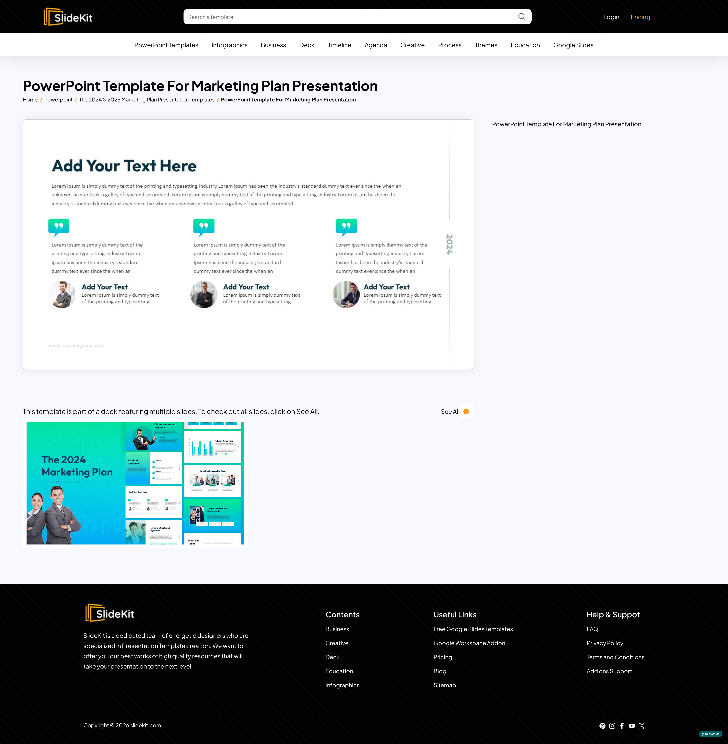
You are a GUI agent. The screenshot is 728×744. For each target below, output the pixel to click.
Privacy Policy (605, 643)
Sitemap (445, 685)
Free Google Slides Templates (473, 628)
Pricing (640, 16)
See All (450, 411)
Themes (486, 45)
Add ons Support (609, 671)
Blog (440, 671)
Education (525, 45)
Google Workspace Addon (469, 643)
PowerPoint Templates (166, 45)
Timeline (339, 45)
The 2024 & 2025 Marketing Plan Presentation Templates (147, 99)
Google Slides (573, 45)
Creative (412, 45)
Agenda (376, 45)
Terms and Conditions (616, 657)
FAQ (592, 628)
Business (273, 45)
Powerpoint (58, 99)
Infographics (230, 45)
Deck (307, 45)
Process (450, 45)
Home (30, 99)
